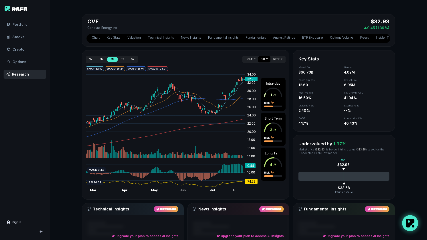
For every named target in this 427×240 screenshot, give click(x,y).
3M (101, 59)
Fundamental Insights (223, 37)
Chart (96, 37)
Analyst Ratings (284, 37)
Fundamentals (256, 37)
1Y (122, 59)
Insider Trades (386, 37)
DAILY (264, 59)
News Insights (191, 37)
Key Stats (113, 37)
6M (112, 59)
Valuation (134, 37)
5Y (132, 59)
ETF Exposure (312, 37)
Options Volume (341, 37)
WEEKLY (277, 59)
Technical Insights (161, 37)
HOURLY (251, 59)
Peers (364, 37)
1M (91, 59)
